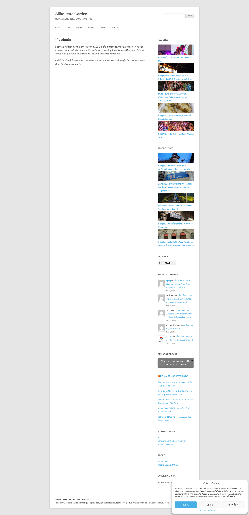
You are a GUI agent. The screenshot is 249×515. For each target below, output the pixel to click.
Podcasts (116, 28)
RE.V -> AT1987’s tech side (174, 376)
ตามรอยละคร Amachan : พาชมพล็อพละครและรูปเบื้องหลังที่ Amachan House (180, 313)
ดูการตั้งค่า (233, 504)
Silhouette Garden (71, 14)
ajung (168, 281)
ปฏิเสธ (210, 504)
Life (68, 28)
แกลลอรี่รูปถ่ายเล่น (165, 444)
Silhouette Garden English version (172, 441)
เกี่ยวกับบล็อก (163, 461)
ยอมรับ (186, 504)
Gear (103, 28)
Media (79, 28)
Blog (57, 28)
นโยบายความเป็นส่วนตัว (208, 511)
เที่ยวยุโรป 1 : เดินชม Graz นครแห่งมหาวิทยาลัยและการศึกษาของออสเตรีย (179, 284)
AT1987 (169, 337)
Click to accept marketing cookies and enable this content (176, 363)
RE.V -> (161, 437)
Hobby (91, 28)
